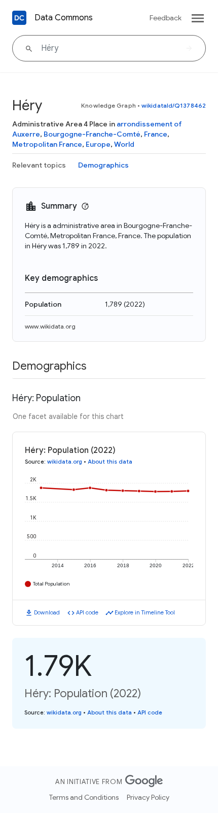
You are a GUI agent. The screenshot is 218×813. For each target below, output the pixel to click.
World (124, 144)
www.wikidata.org (50, 326)
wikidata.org (64, 461)
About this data (110, 461)
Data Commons (63, 18)
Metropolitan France (47, 144)
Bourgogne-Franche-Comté (92, 134)
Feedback (165, 17)
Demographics (103, 165)
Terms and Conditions (84, 797)
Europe (98, 144)
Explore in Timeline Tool (145, 612)
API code (87, 612)
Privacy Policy (148, 797)
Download (47, 612)
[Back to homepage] (19, 18)
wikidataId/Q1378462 (173, 105)
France (155, 134)
